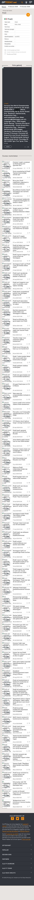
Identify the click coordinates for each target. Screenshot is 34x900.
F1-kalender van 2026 (12, 834)
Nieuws (4, 6)
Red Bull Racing (24, 831)
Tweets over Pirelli (11, 54)
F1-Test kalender (26, 839)
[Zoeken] (22, 2)
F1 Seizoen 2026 (13, 6)
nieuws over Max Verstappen (10, 831)
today (9, 2)
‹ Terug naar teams (7, 10)
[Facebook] (12, 818)
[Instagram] (22, 818)
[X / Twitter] (17, 818)
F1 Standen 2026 (25, 6)
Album (7, 146)
